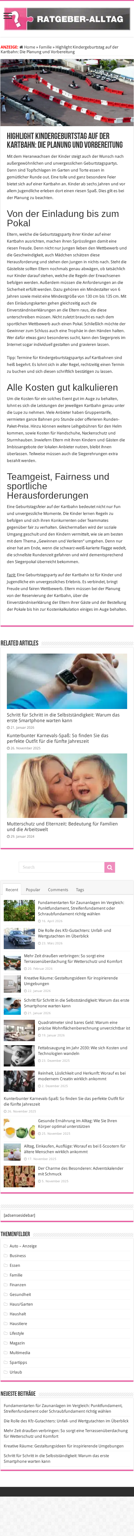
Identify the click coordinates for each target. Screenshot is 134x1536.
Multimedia (20, 1352)
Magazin (17, 1343)
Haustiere (18, 1323)
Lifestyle (17, 1333)
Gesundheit (20, 1294)
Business (18, 1255)
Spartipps (18, 1362)
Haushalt (18, 1314)
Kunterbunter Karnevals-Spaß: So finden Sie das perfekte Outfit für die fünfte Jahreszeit (57, 738)
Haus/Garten (21, 1304)
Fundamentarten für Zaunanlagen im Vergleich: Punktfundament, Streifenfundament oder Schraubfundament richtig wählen (81, 908)
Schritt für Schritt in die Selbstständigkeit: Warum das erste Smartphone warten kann (63, 717)
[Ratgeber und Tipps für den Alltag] (67, 17)
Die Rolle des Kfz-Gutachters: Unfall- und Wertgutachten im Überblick (66, 1421)
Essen (15, 1265)
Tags (80, 889)
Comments (58, 889)
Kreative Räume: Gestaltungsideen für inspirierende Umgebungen (64, 1446)
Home (29, 47)
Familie (45, 47)
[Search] (109, 867)
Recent (12, 889)
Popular (33, 889)
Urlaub (16, 1372)
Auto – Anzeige (23, 1246)
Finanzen (18, 1284)
